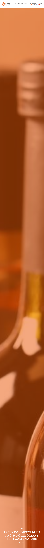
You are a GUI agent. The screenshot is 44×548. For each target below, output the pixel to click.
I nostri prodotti (25, 3)
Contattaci (27, 4)
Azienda (18, 3)
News (23, 4)
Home (15, 3)
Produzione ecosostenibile (36, 3)
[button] (41, 4)
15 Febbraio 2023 (22, 542)
